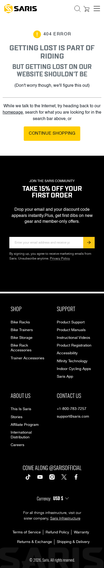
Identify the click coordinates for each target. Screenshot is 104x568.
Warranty (81, 532)
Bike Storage (22, 337)
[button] (77, 9)
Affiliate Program (25, 424)
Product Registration (74, 345)
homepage (13, 112)
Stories (16, 417)
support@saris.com (73, 416)
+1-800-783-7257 (71, 409)
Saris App (65, 376)
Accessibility (67, 353)
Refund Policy (57, 532)
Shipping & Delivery (73, 542)
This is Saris (21, 409)
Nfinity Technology (72, 361)
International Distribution (21, 435)
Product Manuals (71, 330)
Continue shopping (52, 133)
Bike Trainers (22, 330)
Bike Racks (20, 322)
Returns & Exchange (34, 542)
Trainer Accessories (27, 358)
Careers (17, 445)
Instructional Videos (73, 337)
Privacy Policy (60, 258)
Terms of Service (27, 532)
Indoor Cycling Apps (74, 369)
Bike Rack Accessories (21, 348)
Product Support (71, 322)
